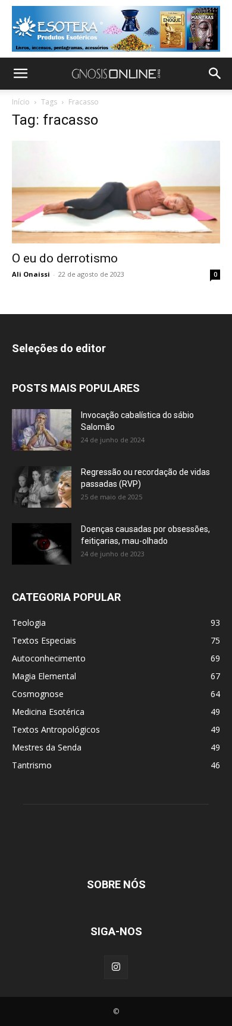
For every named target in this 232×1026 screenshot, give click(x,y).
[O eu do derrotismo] (116, 192)
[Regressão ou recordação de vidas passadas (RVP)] (41, 487)
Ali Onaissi (31, 274)
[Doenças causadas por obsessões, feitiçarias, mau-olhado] (41, 544)
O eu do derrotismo (65, 258)
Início (21, 102)
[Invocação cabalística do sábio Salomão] (41, 430)
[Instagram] (116, 967)
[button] (20, 74)
